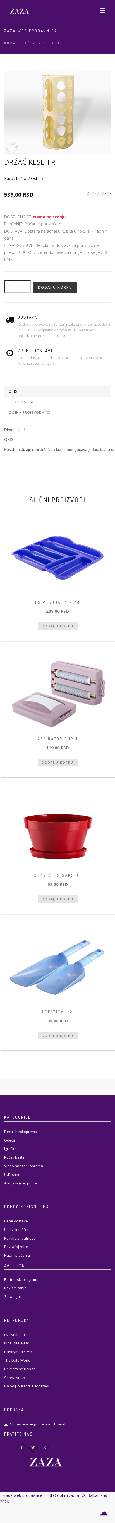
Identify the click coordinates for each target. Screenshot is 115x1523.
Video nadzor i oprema (23, 1165)
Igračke (10, 1148)
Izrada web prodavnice (21, 1495)
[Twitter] (33, 1447)
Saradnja (12, 1296)
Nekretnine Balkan (20, 1368)
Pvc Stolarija (14, 1334)
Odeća (9, 1140)
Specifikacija (21, 402)
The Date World (17, 1360)
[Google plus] (44, 1447)
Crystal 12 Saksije (58, 875)
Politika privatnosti (19, 1238)
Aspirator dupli (57, 738)
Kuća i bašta (19, 43)
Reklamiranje (15, 1287)
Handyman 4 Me (18, 1351)
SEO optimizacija (64, 1495)
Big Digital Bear (16, 1343)
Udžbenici (12, 1174)
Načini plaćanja (17, 1255)
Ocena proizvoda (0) (29, 412)
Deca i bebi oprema (20, 1131)
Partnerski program (20, 1279)
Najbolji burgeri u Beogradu (27, 1385)
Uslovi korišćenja (18, 1229)
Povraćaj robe (16, 1246)
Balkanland (97, 1495)
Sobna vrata (14, 1377)
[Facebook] (21, 1447)
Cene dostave (16, 1220)
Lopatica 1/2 (57, 1011)
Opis (13, 391)
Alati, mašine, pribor (20, 1183)
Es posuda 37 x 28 (57, 602)
